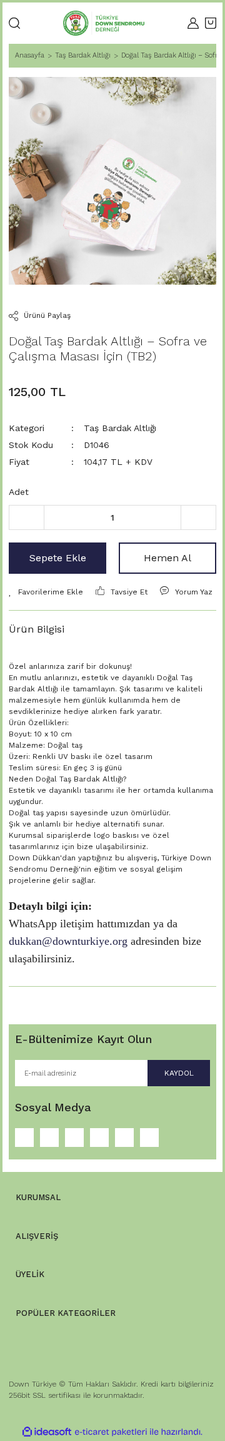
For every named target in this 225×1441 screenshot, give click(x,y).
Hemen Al (167, 558)
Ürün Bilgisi (36, 629)
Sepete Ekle (57, 558)
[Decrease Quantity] (26, 517)
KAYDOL (179, 1073)
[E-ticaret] (111, 1432)
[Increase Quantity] (198, 517)
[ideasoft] (47, 1432)
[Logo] (103, 23)
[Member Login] (193, 23)
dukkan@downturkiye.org (68, 941)
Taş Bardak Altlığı (120, 428)
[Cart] (210, 23)
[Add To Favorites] (46, 592)
